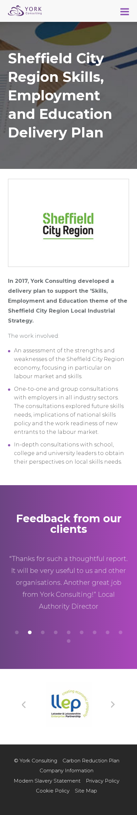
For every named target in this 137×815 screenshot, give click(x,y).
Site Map (86, 791)
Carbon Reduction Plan (91, 760)
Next (113, 704)
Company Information (66, 770)
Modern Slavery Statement (47, 781)
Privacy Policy (102, 781)
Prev (24, 704)
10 (68, 641)
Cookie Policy (52, 791)
